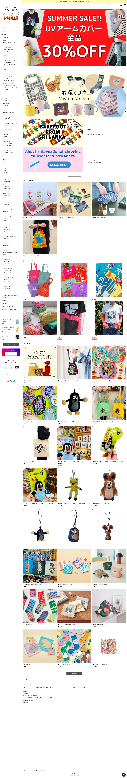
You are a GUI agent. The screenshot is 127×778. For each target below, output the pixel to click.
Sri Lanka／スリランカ (9, 261)
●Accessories (6, 139)
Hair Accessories (8, 157)
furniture (6, 231)
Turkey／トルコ (7, 272)
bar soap (6, 190)
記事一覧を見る (11, 344)
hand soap (6, 186)
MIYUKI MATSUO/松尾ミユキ (10, 45)
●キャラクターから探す (8, 83)
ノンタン (6, 98)
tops (5, 247)
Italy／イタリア (7, 288)
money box (7, 179)
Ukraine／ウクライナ (8, 290)
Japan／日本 (7, 259)
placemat (6, 197)
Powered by (73, 775)
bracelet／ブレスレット (9, 152)
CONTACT (4, 303)
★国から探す (6, 257)
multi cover (7, 229)
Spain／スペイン (7, 279)
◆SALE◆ (5, 40)
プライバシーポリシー (28, 770)
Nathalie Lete (7, 47)
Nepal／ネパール (8, 281)
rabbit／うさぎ (7, 110)
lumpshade (6, 218)
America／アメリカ (8, 297)
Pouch (5, 121)
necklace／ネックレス (9, 148)
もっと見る (74, 673)
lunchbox (6, 204)
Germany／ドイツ (8, 270)
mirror (5, 220)
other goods (7, 181)
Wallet (5, 136)
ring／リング (7, 150)
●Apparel (5, 245)
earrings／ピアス (8, 141)
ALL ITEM (4, 34)
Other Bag (7, 118)
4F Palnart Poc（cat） (10, 60)
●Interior (5, 211)
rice (5, 73)
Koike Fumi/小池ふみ (9, 80)
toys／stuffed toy (8, 168)
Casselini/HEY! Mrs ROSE (10, 64)
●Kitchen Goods (7, 193)
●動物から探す (6, 103)
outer (5, 250)
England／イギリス (8, 286)
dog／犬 (6, 107)
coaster (6, 202)
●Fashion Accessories (8, 112)
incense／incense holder (10, 177)
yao (5, 69)
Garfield (6, 91)
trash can (6, 240)
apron (5, 206)
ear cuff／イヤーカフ (8, 145)
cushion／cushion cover (10, 236)
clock (5, 227)
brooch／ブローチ (8, 154)
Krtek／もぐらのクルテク (9, 85)
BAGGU (6, 78)
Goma (5, 67)
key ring (6, 172)
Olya (5, 71)
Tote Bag (7, 117)
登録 (17, 367)
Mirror (5, 161)
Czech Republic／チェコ (9, 268)
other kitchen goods (9, 209)
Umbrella (6, 134)
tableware (6, 195)
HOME (3, 31)
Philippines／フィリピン (9, 277)
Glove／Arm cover (8, 131)
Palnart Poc (7, 58)
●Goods (5, 159)
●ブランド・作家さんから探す (9, 42)
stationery (6, 170)
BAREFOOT (7, 51)
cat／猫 (6, 105)
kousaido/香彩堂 (8, 76)
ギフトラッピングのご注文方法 (8, 306)
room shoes (7, 213)
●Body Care (6, 184)
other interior (7, 243)
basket (6, 234)
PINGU (5, 96)
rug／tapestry (7, 216)
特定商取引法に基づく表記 (39, 770)
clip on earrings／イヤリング (10, 143)
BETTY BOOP (7, 94)
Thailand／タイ (7, 266)
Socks (5, 127)
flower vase (7, 225)
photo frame (7, 222)
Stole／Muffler (7, 129)
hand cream (7, 188)
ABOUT (4, 300)
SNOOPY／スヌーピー (9, 100)
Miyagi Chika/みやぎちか (9, 49)
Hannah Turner (7, 62)
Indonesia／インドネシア (9, 275)
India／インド (7, 263)
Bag (5, 114)
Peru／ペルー (7, 284)
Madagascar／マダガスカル (10, 295)
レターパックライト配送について (9, 309)
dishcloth (6, 200)
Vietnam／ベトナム (8, 293)
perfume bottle (7, 174)
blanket (6, 238)
